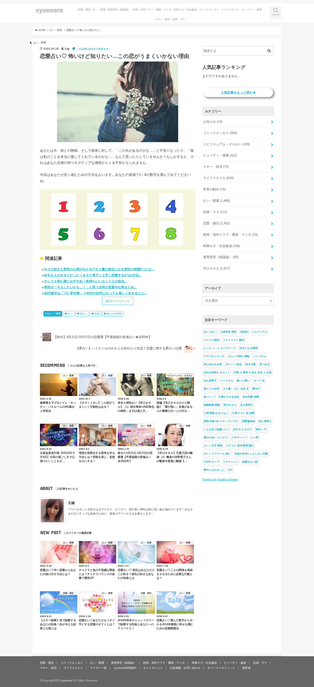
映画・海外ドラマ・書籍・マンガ (152, 9)
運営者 (246, 667)
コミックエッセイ (209, 9)
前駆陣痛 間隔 (212, 404)
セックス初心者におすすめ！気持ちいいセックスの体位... (85, 281)
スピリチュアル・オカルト (226, 144)
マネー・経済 (162, 19)
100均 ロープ (211, 461)
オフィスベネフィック (221, 667)
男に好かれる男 (213, 364)
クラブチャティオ (214, 356)
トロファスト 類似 (233, 339)
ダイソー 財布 (234, 364)
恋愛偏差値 (248, 421)
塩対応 (244, 331)
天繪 (71, 503)
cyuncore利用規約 (125, 667)
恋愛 (97, 313)
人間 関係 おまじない (216, 413)
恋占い (83, 313)
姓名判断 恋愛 (251, 396)
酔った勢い (243, 380)
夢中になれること (214, 469)
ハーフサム (259, 356)
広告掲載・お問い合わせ (185, 667)
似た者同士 (265, 421)
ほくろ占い (210, 331)
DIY (230, 469)
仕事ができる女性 (229, 396)
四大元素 (250, 364)
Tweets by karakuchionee (220, 479)
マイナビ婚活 (211, 339)
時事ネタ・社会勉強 (185, 9)
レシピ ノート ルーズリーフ (220, 348)
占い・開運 (99, 9)
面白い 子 (261, 429)
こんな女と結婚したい (216, 429)
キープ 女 (259, 380)
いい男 (254, 437)
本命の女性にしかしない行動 (251, 453)
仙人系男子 (210, 380)
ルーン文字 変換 (213, 445)
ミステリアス (259, 331)
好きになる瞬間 (249, 348)
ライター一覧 (98, 667)
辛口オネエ (216, 268)
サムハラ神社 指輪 (238, 356)
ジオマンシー (239, 437)
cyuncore (49, 10)
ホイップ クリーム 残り (217, 453)
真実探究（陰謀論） (119, 9)
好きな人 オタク (242, 429)
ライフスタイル (230, 9)
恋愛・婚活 (84, 9)
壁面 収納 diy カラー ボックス (221, 421)
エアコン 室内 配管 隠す (240, 445)
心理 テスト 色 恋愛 (243, 413)
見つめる (265, 364)
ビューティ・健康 (251, 9)
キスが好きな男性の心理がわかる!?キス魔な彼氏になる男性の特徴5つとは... (99, 269)
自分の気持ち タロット (217, 372)
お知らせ (212, 121)
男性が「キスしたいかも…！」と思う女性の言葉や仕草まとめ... (90, 287)
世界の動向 (214, 189)
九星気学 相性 (228, 331)
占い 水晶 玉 (242, 388)
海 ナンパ (209, 396)
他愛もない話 (250, 461)
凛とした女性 (211, 388)
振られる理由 (114, 313)
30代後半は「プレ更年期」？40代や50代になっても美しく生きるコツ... (95, 293)
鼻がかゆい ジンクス (215, 437)
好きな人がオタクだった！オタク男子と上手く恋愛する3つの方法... (92, 275)
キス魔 (227, 388)
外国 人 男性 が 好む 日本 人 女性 (253, 372)
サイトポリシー (153, 667)
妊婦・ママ (178, 19)
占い (70, 313)
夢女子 (256, 388)
